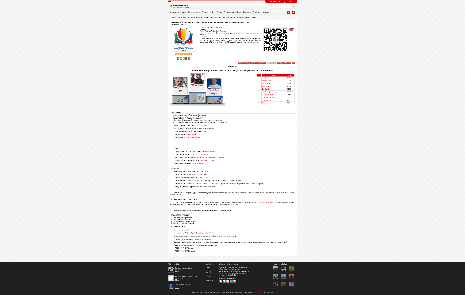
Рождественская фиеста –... (185, 268)
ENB (241, 63)
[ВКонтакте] (178, 58)
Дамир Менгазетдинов (216, 157)
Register (212, 12)
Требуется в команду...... (184, 285)
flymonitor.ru (259, 292)
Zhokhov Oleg (266, 89)
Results (288, 63)
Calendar (238, 12)
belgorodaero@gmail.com (268, 202)
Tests (190, 12)
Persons (183, 12)
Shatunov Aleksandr (268, 97)
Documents (247, 12)
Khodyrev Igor (266, 100)
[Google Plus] (189, 58)
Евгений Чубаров (209, 151)
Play (280, 63)
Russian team (229, 12)
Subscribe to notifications (183, 54)
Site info (209, 276)
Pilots (255, 63)
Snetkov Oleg (180, 89)
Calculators (266, 12)
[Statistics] (293, 63)
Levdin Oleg (266, 92)
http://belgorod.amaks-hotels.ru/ (201, 233)
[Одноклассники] (184, 58)
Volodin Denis (214, 90)
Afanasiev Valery (267, 103)
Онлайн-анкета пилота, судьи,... (187, 276)
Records (205, 12)
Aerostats (197, 12)
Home (208, 268)
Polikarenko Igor (267, 94)
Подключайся (275, 1)
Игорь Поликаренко (200, 154)
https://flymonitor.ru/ (195, 137)
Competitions (174, 12)
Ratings (219, 12)
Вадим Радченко (198, 163)
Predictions (257, 12)
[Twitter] (181, 58)
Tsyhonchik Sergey (268, 86)
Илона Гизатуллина (207, 160)
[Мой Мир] (186, 58)
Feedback (209, 280)
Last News (209, 272)
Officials (263, 63)
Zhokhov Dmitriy (197, 86)
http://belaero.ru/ (192, 134)
